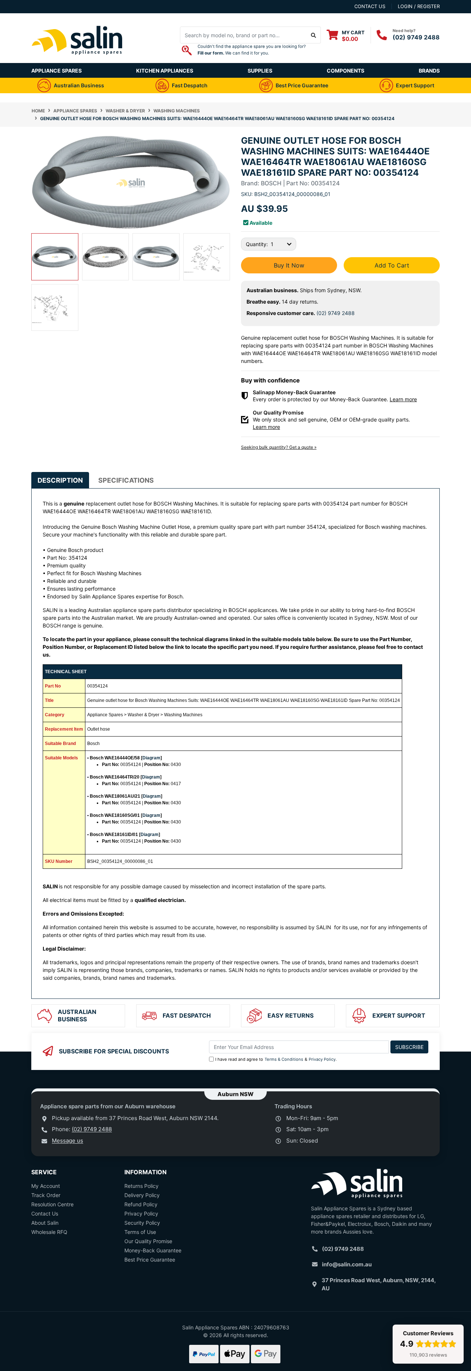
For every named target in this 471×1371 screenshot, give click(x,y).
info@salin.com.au (347, 1264)
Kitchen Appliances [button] (164, 70)
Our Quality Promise (148, 1241)
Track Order (45, 1195)
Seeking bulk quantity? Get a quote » (278, 447)
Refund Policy (140, 1204)
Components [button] (345, 70)
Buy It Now (289, 265)
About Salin (45, 1223)
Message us (67, 1140)
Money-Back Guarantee (152, 1250)
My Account (45, 1186)
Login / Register (419, 6)
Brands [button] (429, 70)
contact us (369, 6)
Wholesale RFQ (49, 1232)
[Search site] (314, 35)
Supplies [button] (260, 70)
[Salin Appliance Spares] (77, 59)
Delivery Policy (142, 1195)
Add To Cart (392, 265)
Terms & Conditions (284, 1059)
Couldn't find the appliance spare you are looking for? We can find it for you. (252, 50)
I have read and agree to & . (276, 1059)
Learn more (403, 399)
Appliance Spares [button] (56, 70)
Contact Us (44, 1213)
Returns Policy (141, 1186)
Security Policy (142, 1223)
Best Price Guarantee (149, 1259)
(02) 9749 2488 (416, 37)
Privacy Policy (322, 1059)
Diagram (151, 757)
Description (60, 480)
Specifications (126, 480)
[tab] (60, 480)
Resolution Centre (52, 1204)
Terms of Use (140, 1232)
